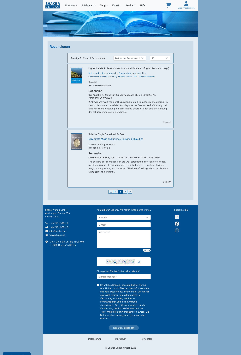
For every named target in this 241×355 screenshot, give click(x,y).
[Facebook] (177, 223)
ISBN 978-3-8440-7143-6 (99, 148)
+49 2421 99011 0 (58, 223)
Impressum (120, 338)
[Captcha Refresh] (139, 262)
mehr (168, 122)
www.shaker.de (57, 235)
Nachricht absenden (123, 327)
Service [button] (130, 5)
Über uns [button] (70, 5)
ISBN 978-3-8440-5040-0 (99, 85)
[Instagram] (177, 230)
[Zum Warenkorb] (168, 5)
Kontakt (116, 5)
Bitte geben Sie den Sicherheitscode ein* (118, 271)
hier (132, 315)
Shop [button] (104, 5)
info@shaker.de (57, 231)
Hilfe (143, 5)
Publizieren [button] (88, 5)
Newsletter (146, 338)
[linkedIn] (177, 217)
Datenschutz (94, 338)
